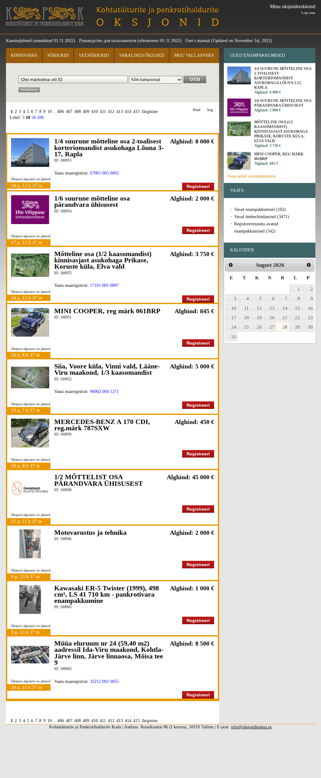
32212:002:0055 (104, 681)
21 (284, 317)
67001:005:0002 (104, 173)
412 (111, 111)
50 (33, 117)
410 (94, 111)
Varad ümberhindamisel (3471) (261, 216)
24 (233, 327)
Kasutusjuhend (19, 40)
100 (40, 117)
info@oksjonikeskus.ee (251, 727)
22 (297, 317)
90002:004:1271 (104, 391)
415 (136, 111)
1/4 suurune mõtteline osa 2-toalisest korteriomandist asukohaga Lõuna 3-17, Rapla (109, 147)
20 (272, 317)
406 (60, 111)
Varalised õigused (141, 55)
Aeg (210, 110)
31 (233, 336)
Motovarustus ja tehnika (90, 532)
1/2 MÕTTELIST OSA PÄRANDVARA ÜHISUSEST (98, 480)
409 (86, 111)
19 (259, 317)
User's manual (197, 40)
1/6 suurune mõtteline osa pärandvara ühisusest (92, 201)
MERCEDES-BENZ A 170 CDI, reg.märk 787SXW (102, 425)
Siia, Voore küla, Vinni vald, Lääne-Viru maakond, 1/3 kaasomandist (107, 369)
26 (259, 327)
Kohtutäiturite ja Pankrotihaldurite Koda (45, 16)
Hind (196, 110)
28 (284, 327)
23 (310, 317)
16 (310, 308)
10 (49, 111)
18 (246, 317)
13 (272, 308)
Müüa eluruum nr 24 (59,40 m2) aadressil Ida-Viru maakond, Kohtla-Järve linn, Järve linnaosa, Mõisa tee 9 (108, 652)
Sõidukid (58, 55)
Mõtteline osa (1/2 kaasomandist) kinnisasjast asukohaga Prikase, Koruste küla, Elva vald (102, 260)
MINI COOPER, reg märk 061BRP (107, 311)
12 (259, 308)
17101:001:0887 (104, 285)
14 (284, 308)
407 (69, 111)
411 (103, 111)
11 (246, 308)
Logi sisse (308, 12)
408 (77, 111)
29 (297, 327)
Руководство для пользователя (107, 40)
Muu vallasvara (194, 55)
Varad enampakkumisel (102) (260, 209)
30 (310, 327)
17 (233, 317)
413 (119, 111)
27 (272, 327)
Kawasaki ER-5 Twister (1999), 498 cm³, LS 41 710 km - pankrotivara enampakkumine (106, 594)
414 (128, 111)
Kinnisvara (24, 55)
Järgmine (150, 111)
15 (297, 308)
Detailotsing (29, 89)
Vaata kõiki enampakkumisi (251, 176)
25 (246, 327)
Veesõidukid (94, 55)
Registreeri (198, 186)
